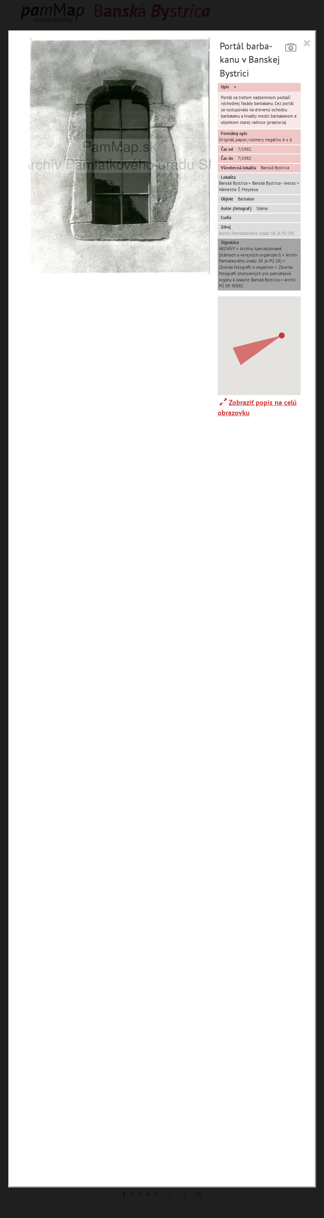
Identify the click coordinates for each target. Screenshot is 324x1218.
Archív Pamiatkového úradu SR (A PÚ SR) (256, 233)
